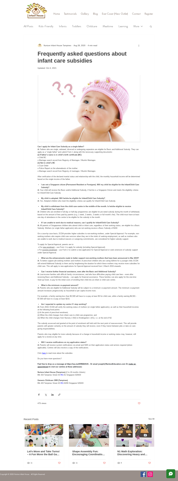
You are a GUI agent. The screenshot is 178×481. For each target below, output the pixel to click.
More (136, 26)
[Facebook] (143, 474)
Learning (123, 26)
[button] (150, 26)
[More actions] (138, 45)
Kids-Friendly (46, 26)
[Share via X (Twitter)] (45, 394)
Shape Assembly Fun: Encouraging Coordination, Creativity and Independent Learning (88, 453)
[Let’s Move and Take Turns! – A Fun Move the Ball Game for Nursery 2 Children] (44, 435)
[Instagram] (150, 474)
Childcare (92, 26)
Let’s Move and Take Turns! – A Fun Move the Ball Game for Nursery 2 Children (43, 453)
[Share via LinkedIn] (52, 394)
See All (151, 419)
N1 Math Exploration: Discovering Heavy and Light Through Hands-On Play (132, 453)
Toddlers (76, 26)
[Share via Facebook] (39, 394)
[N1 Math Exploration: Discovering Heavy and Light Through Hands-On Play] (134, 435)
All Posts (28, 26)
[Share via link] (59, 394)
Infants (62, 26)
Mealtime (108, 26)
